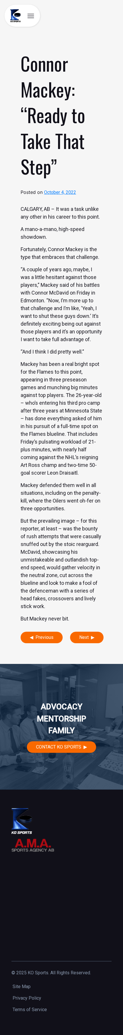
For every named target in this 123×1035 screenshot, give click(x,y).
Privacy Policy (27, 998)
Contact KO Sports (58, 747)
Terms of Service (30, 1009)
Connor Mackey (65, 249)
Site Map (22, 986)
